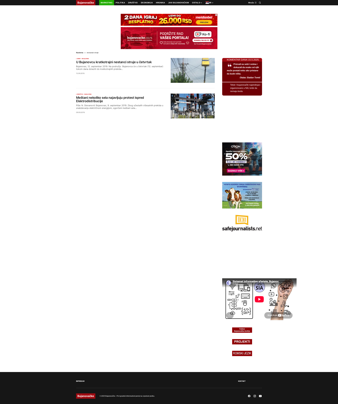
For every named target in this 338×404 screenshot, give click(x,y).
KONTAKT (242, 381)
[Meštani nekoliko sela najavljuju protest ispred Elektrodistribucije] (193, 106)
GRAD (79, 58)
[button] (260, 2)
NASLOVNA (85, 58)
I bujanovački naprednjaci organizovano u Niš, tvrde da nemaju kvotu (245, 88)
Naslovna (79, 53)
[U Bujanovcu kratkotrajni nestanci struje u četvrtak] (193, 70)
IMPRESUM (80, 381)
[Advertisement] (242, 118)
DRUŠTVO (80, 94)
